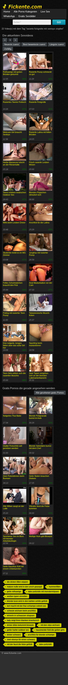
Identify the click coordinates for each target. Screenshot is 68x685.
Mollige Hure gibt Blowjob (40, 536)
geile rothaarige (14, 591)
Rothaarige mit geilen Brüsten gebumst (12, 73)
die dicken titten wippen (17, 582)
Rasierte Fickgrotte (37, 102)
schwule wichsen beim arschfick (21, 611)
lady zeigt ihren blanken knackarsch (23, 620)
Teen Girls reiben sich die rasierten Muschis (14, 374)
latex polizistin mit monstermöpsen (43, 591)
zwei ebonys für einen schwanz (21, 639)
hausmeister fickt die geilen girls (50, 630)
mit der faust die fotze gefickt (19, 644)
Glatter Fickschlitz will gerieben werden (12, 447)
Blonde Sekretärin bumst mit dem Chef (40, 447)
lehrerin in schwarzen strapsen (20, 615)
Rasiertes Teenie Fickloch (14, 102)
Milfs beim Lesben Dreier (14, 222)
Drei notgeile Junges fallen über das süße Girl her (14, 345)
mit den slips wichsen (50, 625)
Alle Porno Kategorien (25, 11)
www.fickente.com (12, 653)
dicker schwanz (14, 635)
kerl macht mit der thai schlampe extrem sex (26, 606)
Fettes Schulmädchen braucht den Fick (12, 284)
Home (6, 11)
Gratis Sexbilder (27, 16)
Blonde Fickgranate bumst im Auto (38, 417)
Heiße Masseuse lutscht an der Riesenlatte (13, 163)
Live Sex (45, 11)
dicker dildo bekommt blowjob (20, 625)
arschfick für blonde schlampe (41, 635)
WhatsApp (9, 16)
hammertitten (55, 587)
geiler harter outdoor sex (18, 630)
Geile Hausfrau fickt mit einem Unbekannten (13, 567)
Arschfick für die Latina (39, 222)
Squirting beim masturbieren (35, 344)
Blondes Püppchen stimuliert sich (37, 193)
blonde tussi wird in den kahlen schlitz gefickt (27, 601)
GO (59, 22)
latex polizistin (45, 644)
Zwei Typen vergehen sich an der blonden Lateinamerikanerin (38, 375)
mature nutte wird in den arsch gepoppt (24, 587)
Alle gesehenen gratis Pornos (50, 392)
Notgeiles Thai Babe (12, 416)
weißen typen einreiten (17, 596)
